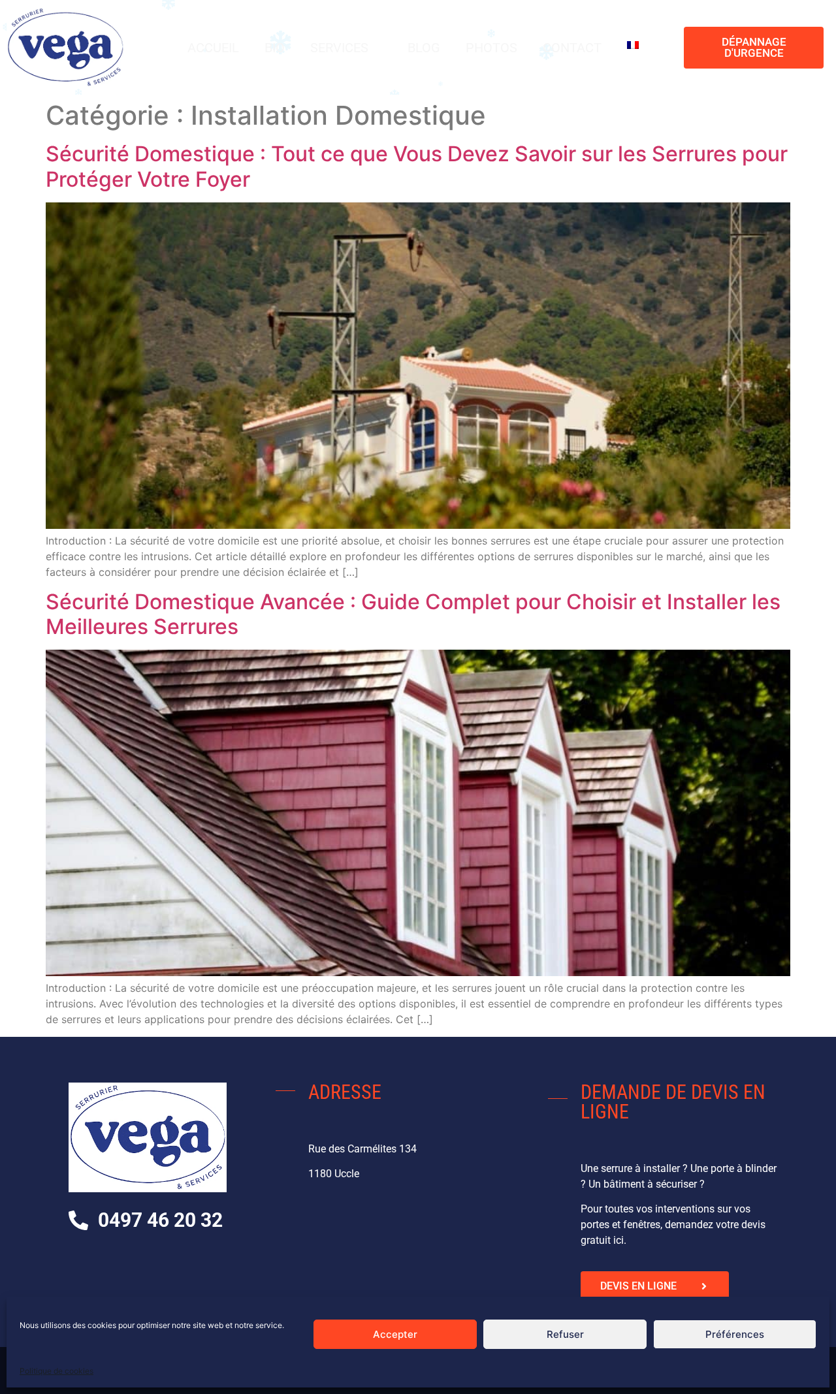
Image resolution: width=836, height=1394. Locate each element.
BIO (275, 47)
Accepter (395, 1334)
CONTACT (572, 47)
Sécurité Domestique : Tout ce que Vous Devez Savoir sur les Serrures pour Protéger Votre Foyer (417, 166)
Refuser (565, 1334)
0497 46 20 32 (160, 1220)
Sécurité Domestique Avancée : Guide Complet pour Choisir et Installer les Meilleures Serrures (413, 614)
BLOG (424, 47)
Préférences (734, 1334)
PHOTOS (491, 47)
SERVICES (339, 47)
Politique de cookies (56, 1371)
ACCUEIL (213, 47)
